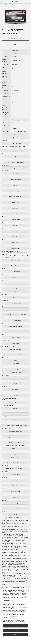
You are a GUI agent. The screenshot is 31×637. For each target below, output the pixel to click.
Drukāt (15, 44)
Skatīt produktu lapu (15, 38)
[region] (15, 612)
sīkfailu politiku (14, 616)
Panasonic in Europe (5, 4)
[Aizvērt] (28, 590)
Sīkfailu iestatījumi (15, 626)
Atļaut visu (15, 634)
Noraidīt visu (15, 630)
